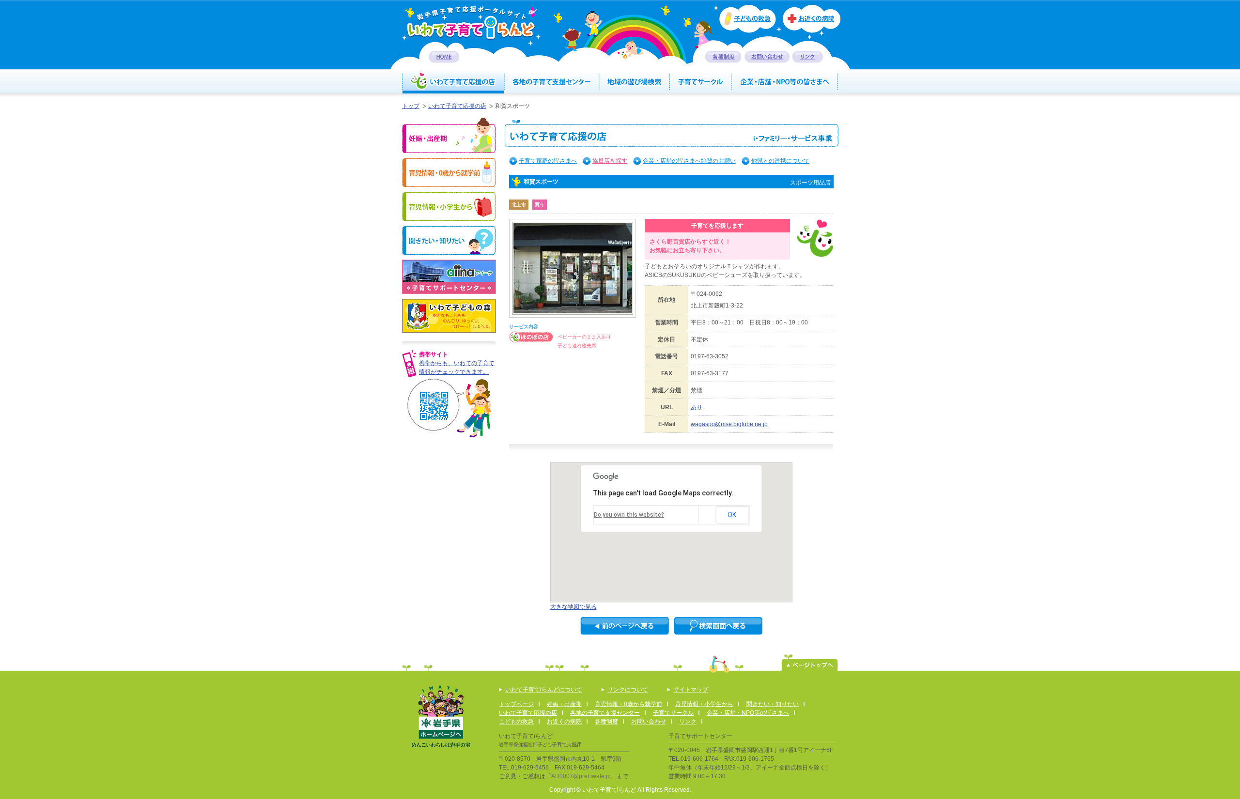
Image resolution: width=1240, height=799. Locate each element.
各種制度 (723, 57)
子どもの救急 (744, 19)
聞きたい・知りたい (449, 240)
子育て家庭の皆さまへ (548, 160)
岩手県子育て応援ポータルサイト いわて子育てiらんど (471, 22)
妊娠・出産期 (449, 135)
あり (696, 407)
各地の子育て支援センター (552, 81)
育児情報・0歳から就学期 (449, 172)
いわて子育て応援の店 (453, 81)
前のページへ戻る (624, 626)
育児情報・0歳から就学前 (628, 704)
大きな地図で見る (573, 606)
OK (732, 515)
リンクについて (627, 689)
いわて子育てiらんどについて (543, 689)
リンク (807, 57)
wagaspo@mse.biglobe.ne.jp (729, 424)
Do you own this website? (629, 514)
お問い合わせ (767, 57)
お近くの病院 (811, 22)
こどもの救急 (516, 721)
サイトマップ (690, 689)
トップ (410, 106)
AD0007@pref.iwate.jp (581, 776)
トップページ (516, 704)
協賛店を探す (609, 160)
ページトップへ (809, 662)
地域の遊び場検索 (635, 81)
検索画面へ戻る (718, 626)
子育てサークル (701, 81)
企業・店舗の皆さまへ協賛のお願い (689, 160)
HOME (444, 57)
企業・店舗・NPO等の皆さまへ (785, 81)
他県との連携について (780, 160)
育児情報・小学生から (449, 206)
